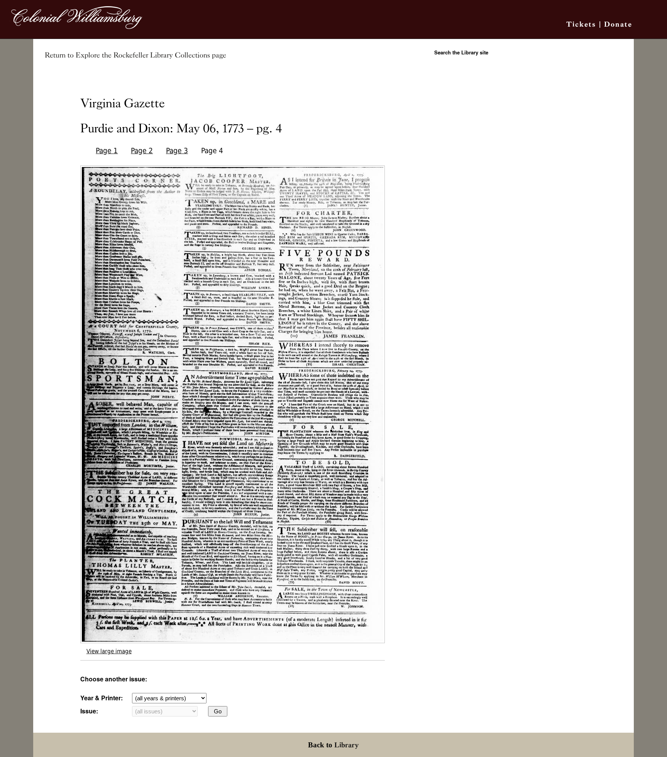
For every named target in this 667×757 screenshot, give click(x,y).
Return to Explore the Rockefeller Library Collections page (135, 55)
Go (218, 711)
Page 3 (177, 150)
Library (346, 744)
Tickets (581, 24)
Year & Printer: (101, 697)
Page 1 (107, 150)
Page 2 (142, 150)
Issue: (89, 710)
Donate (618, 24)
